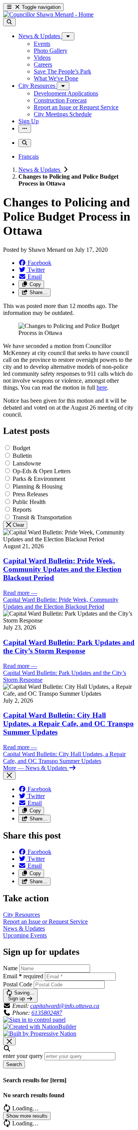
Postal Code (17, 984)
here (102, 387)
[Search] (9, 22)
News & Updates (40, 169)
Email (23, 976)
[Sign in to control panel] (34, 1019)
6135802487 (46, 1012)
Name (10, 968)
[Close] (9, 776)
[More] (68, 36)
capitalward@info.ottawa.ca (64, 1006)
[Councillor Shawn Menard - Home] (48, 14)
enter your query (23, 1056)
